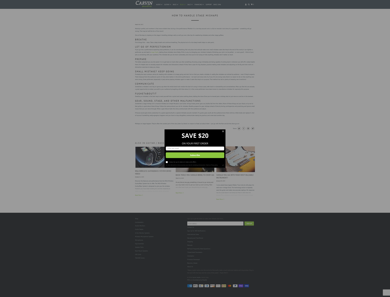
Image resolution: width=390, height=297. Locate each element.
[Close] (223, 131)
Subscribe (195, 155)
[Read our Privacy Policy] (223, 165)
